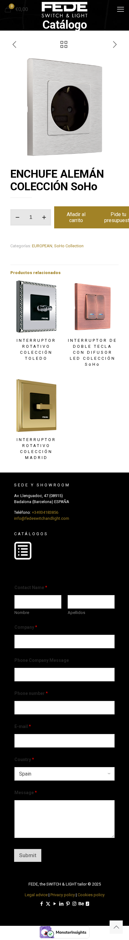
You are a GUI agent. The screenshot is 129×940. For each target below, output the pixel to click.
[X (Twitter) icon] (48, 904)
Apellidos (76, 612)
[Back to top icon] (116, 927)
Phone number (31, 693)
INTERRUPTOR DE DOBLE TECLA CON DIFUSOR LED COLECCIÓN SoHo (92, 352)
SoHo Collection (69, 246)
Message (25, 792)
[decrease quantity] (17, 217)
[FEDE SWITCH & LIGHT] (64, 9)
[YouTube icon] (54, 904)
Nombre (21, 612)
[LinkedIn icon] (61, 904)
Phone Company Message (41, 660)
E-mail (22, 726)
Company (25, 627)
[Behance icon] (81, 904)
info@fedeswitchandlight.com (41, 518)
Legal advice (36, 894)
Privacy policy (62, 894)
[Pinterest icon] (67, 904)
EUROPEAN (42, 246)
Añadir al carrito (76, 217)
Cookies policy (91, 894)
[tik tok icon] (87, 904)
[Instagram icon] (74, 904)
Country (24, 759)
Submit (27, 855)
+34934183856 (45, 512)
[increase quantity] (44, 217)
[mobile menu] (120, 9)
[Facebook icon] (41, 904)
